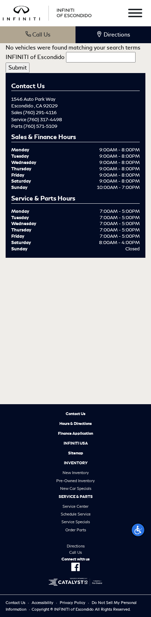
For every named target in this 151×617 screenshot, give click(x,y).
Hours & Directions (75, 423)
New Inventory (76, 472)
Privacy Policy (72, 602)
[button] (138, 530)
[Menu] (135, 14)
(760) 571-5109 (40, 126)
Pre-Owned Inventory (75, 480)
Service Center (75, 506)
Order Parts (75, 529)
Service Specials (75, 521)
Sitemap (75, 453)
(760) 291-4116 (40, 112)
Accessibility (42, 602)
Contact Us (75, 413)
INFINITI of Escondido (35, 57)
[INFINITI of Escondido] (47, 11)
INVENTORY (75, 462)
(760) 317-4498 (44, 119)
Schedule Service (76, 514)
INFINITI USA (76, 443)
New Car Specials (75, 488)
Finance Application (75, 433)
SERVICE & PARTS (76, 496)
